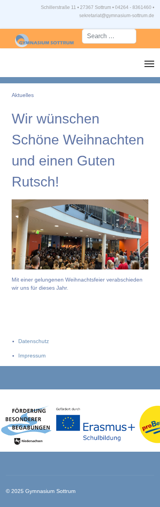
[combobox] (109, 36)
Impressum (32, 355)
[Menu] (149, 64)
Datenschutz (33, 341)
